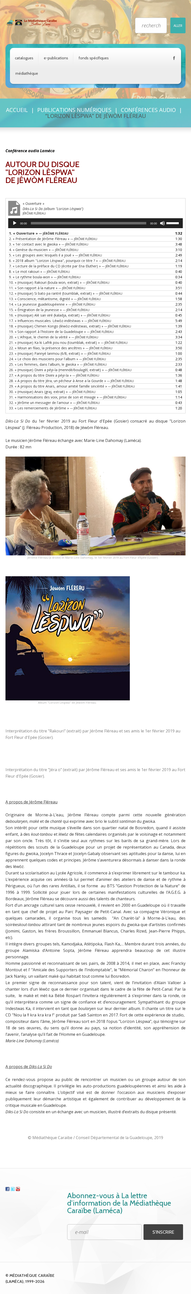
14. (52, 304)
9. (45, 277)
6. (67, 260)
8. (39, 271)
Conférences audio (148, 109)
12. (65, 293)
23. (60, 353)
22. (60, 348)
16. (59, 315)
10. (59, 282)
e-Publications (56, 58)
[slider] (173, 222)
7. (69, 266)
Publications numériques (74, 109)
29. (72, 386)
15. (49, 309)
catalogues (24, 58)
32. (54, 402)
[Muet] (162, 223)
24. (57, 359)
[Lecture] (14, 223)
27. (54, 375)
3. (48, 244)
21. (68, 342)
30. (52, 391)
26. (70, 369)
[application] (95, 223)
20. (53, 337)
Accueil (17, 109)
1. (38, 233)
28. (71, 380)
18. (70, 326)
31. (67, 397)
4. (43, 249)
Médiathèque (26, 73)
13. (55, 298)
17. (60, 320)
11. (47, 288)
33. (53, 408)
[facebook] (174, 59)
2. (53, 238)
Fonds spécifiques (94, 58)
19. (61, 331)
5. (55, 255)
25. (58, 364)
